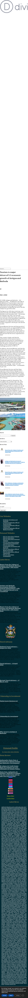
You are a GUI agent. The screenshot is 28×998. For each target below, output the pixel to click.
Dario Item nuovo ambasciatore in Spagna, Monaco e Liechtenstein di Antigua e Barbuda (14, 900)
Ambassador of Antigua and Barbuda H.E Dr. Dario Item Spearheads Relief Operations (14, 905)
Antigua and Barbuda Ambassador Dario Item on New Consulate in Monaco (14, 925)
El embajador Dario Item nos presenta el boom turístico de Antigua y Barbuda (14, 944)
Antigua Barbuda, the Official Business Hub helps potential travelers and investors (14, 850)
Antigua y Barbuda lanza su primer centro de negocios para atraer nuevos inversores (14, 854)
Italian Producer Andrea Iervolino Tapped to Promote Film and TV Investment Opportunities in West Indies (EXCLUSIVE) (14, 931)
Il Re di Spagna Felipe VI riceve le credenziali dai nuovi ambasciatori (14, 897)
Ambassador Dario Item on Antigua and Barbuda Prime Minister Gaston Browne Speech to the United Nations (14, 838)
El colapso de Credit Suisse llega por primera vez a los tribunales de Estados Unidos (10, 767)
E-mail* (2, 506)
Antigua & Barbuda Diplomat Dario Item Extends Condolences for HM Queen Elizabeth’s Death (14, 917)
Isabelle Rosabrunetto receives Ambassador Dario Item (13, 806)
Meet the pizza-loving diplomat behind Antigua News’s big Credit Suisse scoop (14, 976)
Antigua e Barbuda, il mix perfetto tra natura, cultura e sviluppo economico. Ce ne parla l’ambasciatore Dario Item (14, 963)
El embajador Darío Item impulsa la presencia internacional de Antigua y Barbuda (14, 934)
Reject (11, 995)
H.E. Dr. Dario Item (8, 538)
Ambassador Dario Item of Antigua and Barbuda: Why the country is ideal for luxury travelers (14, 842)
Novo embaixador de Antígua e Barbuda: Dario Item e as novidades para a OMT (14, 975)
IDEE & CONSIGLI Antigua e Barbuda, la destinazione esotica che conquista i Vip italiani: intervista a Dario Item (14, 965)
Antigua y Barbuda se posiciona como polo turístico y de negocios (14, 879)
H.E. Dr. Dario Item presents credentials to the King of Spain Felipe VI (14, 819)
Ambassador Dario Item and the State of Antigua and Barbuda (14, 836)
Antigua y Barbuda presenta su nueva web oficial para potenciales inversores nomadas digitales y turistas (14, 875)
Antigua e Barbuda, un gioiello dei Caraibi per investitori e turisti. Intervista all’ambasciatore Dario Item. (14, 959)
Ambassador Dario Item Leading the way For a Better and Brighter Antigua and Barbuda (14, 971)
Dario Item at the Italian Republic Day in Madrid (14, 809)
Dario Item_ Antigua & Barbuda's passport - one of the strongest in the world (14, 950)
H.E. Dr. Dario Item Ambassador (8, 555)
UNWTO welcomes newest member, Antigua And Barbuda (14, 881)
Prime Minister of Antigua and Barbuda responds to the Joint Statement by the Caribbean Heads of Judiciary (14, 484)
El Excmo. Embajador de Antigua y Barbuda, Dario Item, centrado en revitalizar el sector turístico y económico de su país (14, 861)
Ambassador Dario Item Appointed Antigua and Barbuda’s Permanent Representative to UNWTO (14, 914)
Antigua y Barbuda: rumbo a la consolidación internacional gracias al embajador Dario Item (14, 967)
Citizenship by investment (9, 716)
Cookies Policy (10, 798)
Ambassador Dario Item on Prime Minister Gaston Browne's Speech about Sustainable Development (14, 825)
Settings (18, 995)
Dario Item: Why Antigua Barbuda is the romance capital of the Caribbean (14, 915)
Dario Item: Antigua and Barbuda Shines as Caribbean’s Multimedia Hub (14, 952)
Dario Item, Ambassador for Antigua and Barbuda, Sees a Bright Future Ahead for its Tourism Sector (14, 808)
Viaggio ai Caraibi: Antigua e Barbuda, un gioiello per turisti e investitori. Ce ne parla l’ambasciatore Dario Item (14, 954)
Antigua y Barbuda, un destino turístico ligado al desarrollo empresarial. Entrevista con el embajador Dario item (14, 863)
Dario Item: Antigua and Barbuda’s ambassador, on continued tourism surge (14, 920)
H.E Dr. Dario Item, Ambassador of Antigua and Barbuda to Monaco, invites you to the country (14, 845)
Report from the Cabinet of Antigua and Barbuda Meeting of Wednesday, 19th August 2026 (14, 451)
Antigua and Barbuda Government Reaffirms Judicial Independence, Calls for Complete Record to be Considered (15, 462)
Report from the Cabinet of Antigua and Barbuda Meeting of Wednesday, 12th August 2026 (14, 473)
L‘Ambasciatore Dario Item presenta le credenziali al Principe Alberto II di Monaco (14, 896)
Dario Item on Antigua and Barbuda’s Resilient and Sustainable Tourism (14, 906)
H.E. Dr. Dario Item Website (11, 536)
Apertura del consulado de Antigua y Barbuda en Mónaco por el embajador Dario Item (14, 941)
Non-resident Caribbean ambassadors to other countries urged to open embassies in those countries (14, 926)
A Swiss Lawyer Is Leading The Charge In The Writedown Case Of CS (14, 981)
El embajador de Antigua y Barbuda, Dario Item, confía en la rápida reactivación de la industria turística (14, 867)
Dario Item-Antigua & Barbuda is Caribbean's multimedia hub (14, 951)
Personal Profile (10, 748)
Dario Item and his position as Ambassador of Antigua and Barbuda (14, 822)
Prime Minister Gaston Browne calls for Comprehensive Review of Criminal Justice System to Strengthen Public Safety (15, 495)
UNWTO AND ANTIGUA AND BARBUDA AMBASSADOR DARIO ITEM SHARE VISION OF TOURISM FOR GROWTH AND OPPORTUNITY (14, 946)
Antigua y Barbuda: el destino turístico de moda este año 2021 (14, 880)
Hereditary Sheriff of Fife (10, 984)
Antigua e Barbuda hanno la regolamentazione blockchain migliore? (14, 903)
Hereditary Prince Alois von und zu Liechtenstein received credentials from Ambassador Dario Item (14, 832)
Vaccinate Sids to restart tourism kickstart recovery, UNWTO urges (14, 877)
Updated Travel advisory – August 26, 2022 (9, 647)
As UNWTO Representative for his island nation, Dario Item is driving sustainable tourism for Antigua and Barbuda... (14, 948)
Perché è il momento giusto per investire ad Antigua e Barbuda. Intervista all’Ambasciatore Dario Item (14, 902)
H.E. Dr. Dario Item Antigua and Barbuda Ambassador (11, 543)
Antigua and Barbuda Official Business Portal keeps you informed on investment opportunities (14, 857)
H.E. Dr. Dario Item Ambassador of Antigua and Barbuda (11, 546)
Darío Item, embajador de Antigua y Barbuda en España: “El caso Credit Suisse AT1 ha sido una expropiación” (10, 774)
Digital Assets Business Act (9, 701)
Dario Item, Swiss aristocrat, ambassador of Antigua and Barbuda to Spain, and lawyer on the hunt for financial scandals (14, 982)
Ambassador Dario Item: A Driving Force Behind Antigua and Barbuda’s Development (10, 761)
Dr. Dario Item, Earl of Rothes (10, 752)
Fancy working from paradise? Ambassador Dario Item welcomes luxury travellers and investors (14, 840)
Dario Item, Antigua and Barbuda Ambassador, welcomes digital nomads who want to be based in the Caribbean (14, 828)
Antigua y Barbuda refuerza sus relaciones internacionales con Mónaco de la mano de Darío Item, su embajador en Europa (14, 937)
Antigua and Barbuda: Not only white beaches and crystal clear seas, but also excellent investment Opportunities (14, 855)
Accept (4, 995)
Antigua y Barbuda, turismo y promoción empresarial (14, 878)
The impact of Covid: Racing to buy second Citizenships (14, 841)
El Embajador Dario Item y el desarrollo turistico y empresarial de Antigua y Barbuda (14, 869)
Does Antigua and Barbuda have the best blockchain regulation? (14, 860)
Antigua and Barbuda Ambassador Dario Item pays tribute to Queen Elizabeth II (14, 919)
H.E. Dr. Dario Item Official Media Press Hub (11, 550)
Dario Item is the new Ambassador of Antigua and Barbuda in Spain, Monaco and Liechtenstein (14, 827)
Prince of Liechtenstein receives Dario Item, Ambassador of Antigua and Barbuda (14, 820)
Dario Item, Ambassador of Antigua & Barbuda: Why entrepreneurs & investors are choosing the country (14, 814)
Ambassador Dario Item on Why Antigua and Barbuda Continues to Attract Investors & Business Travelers (14, 923)
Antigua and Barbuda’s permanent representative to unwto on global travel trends (14, 908)
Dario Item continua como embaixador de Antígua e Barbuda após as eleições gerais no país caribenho (14, 973)
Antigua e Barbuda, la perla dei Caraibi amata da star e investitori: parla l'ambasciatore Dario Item (14, 961)
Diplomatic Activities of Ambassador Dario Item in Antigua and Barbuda (14, 823)
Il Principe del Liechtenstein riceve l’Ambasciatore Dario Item (14, 892)
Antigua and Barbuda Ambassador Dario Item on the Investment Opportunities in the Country (14, 817)
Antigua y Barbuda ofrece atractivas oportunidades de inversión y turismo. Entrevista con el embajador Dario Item (14, 870)
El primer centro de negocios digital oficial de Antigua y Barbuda (14, 872)
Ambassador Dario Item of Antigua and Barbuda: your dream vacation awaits (14, 844)
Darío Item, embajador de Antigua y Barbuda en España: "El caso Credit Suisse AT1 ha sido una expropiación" (14, 978)
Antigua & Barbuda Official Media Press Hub (11, 529)
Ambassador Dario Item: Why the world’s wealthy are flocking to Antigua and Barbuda (14, 847)
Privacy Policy (10, 796)
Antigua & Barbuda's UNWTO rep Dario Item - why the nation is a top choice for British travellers (14, 939)
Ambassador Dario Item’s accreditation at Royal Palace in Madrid (14, 835)
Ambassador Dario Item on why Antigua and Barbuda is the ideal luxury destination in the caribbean (14, 928)
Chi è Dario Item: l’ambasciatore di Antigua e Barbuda (14, 907)
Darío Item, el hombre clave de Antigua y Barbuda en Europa (14, 935)
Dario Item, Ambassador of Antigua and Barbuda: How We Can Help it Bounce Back (14, 816)
